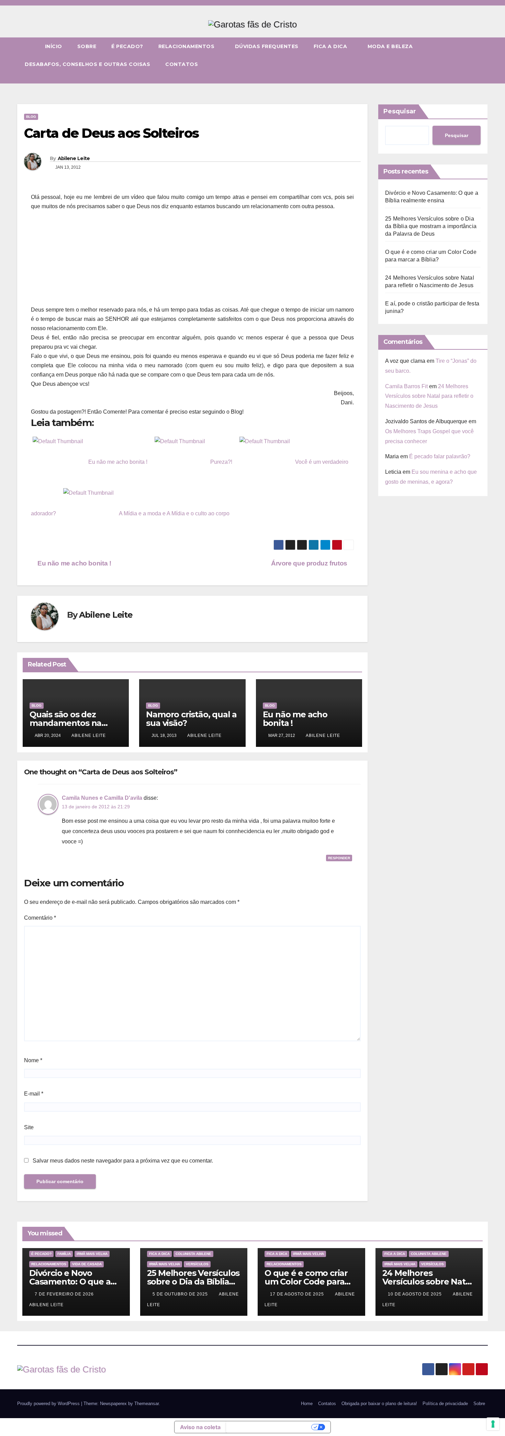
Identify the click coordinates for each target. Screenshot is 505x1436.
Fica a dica (331, 46)
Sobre (87, 46)
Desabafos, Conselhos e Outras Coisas (87, 64)
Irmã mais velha (92, 1254)
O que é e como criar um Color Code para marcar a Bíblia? (306, 1281)
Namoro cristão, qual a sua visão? (191, 718)
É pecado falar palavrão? (439, 456)
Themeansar (146, 1403)
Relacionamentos (187, 46)
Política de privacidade (445, 1403)
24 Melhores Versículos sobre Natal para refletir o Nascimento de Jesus (429, 396)
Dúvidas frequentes (267, 46)
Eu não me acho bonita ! (73, 563)
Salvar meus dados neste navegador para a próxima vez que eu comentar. (123, 1161)
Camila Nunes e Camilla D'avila (102, 798)
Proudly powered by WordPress (49, 1403)
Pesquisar (399, 111)
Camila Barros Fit (406, 386)
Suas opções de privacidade (269, 1427)
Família (64, 1254)
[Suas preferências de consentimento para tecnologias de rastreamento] (493, 1424)
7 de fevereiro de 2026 (65, 1294)
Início (53, 46)
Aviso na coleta (200, 1427)
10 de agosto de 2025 (415, 1294)
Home (307, 1403)
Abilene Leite (74, 158)
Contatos (181, 64)
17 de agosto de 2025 (297, 1294)
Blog (31, 117)
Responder (339, 858)
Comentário (40, 918)
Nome (33, 1060)
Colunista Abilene (193, 1254)
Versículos (197, 1264)
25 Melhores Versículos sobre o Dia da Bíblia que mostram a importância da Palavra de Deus (430, 226)
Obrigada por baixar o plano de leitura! (379, 1403)
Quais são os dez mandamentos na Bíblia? (65, 723)
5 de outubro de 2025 (181, 1294)
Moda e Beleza (390, 46)
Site (29, 1127)
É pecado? (127, 46)
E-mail (33, 1094)
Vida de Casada (87, 1264)
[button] (483, 78)
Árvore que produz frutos (310, 563)
